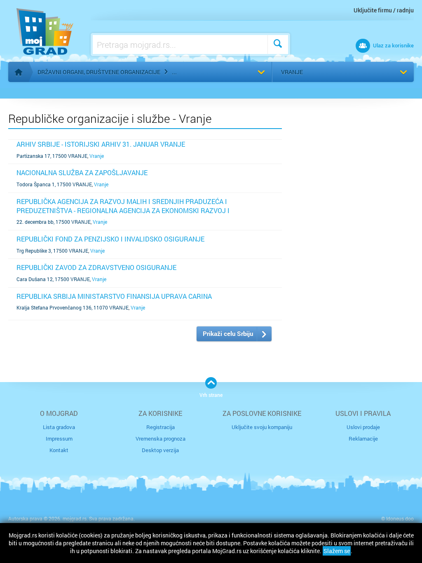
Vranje (292, 72)
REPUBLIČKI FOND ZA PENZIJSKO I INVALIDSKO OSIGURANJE (110, 239)
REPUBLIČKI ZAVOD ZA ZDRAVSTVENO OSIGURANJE (96, 267)
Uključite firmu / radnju (384, 10)
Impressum (59, 438)
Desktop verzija (160, 450)
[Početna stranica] (18, 72)
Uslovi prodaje (363, 427)
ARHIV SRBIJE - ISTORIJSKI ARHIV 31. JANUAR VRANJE (100, 144)
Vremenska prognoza (160, 438)
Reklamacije (363, 438)
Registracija (160, 427)
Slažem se (337, 551)
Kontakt (58, 450)
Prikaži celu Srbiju (228, 333)
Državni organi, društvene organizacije (99, 72)
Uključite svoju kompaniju (262, 427)
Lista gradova (59, 427)
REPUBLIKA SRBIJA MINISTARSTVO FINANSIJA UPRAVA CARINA (114, 296)
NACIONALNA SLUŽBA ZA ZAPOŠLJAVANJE (82, 172)
